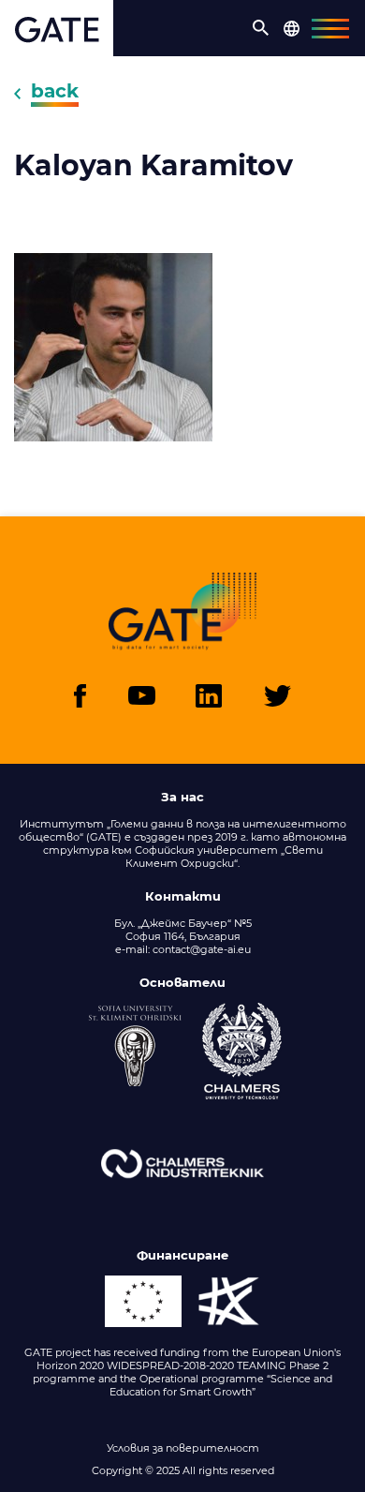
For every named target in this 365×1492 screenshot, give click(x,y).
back (55, 91)
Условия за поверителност (183, 1448)
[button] (261, 28)
